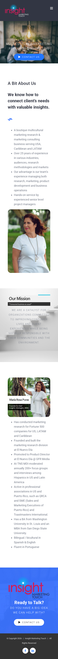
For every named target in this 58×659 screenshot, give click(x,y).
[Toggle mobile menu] (51, 8)
